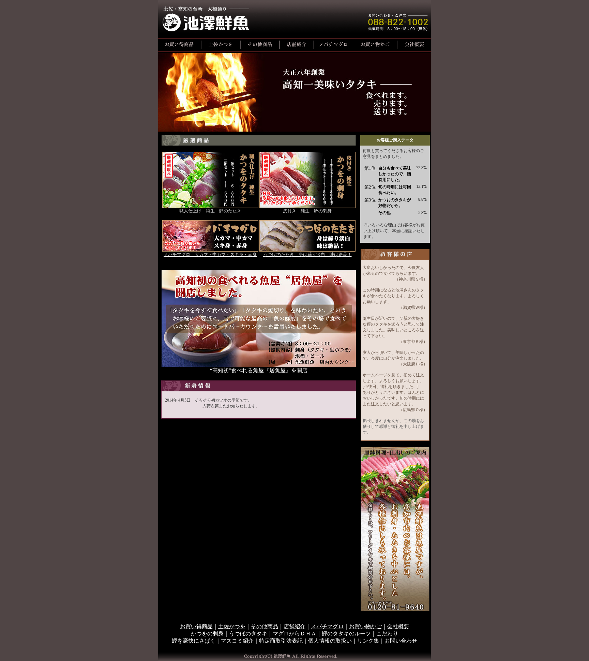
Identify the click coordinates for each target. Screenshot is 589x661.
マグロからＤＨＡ (294, 633)
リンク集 (368, 641)
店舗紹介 (294, 626)
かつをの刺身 (207, 633)
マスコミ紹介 (237, 641)
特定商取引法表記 (281, 641)
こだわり (387, 633)
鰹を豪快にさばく (193, 641)
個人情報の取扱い (330, 641)
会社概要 (398, 626)
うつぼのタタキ (248, 633)
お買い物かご (365, 626)
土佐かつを (231, 626)
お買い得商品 (196, 626)
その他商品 (264, 626)
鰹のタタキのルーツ (346, 633)
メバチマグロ (327, 626)
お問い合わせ (400, 641)
